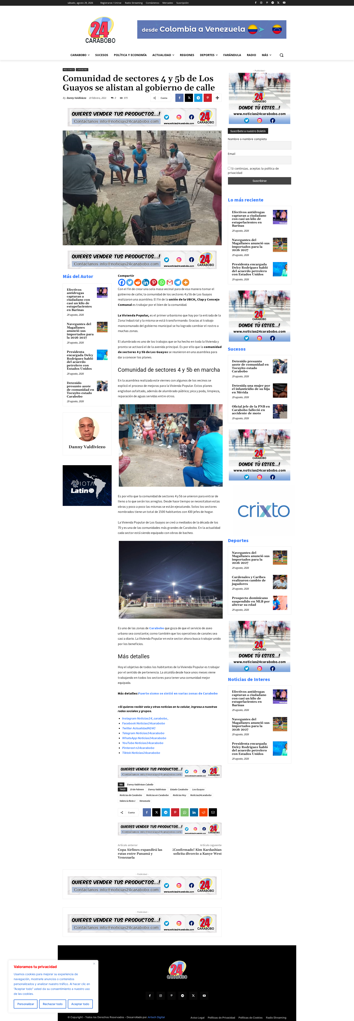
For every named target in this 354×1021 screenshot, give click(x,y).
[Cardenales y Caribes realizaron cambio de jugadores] (280, 582)
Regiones (69, 69)
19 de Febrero (137, 789)
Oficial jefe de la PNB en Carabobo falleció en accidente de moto (251, 410)
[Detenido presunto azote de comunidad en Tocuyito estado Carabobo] (102, 386)
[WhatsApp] (184, 812)
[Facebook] (255, 3)
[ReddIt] (203, 812)
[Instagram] (261, 3)
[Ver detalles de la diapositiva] (264, 534)
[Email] (213, 812)
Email (231, 154)
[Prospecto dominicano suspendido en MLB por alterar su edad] (280, 603)
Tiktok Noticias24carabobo (141, 752)
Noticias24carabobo (200, 795)
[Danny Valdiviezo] (87, 429)
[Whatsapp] (161, 282)
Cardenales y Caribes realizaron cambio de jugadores (249, 580)
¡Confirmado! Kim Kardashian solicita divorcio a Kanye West (197, 852)
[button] (281, 55)
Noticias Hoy (179, 795)
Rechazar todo (52, 1004)
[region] (53, 986)
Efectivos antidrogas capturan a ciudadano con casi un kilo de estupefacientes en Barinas (79, 300)
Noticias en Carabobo (157, 795)
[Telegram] (272, 3)
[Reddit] (137, 282)
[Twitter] (129, 282)
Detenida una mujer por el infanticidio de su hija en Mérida (251, 389)
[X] (278, 3)
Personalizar (25, 1004)
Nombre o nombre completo (247, 139)
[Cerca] (94, 963)
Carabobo (82, 69)
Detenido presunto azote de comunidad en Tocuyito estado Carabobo (80, 389)
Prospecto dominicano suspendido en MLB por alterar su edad (251, 601)
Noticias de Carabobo (130, 795)
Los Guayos (198, 789)
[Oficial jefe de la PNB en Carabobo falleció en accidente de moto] (280, 411)
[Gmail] (169, 282)
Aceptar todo (80, 1004)
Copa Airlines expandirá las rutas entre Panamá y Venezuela (140, 854)
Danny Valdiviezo (76, 98)
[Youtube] (284, 3)
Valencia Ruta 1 (127, 800)
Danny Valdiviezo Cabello (140, 784)
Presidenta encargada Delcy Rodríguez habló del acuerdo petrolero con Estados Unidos (80, 360)
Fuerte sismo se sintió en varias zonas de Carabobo (178, 693)
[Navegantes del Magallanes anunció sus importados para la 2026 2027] (102, 327)
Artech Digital (156, 1017)
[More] (217, 98)
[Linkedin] (145, 282)
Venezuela (144, 800)
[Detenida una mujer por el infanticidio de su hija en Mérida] (280, 390)
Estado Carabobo (179, 789)
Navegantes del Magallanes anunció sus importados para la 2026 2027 (80, 331)
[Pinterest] (267, 3)
